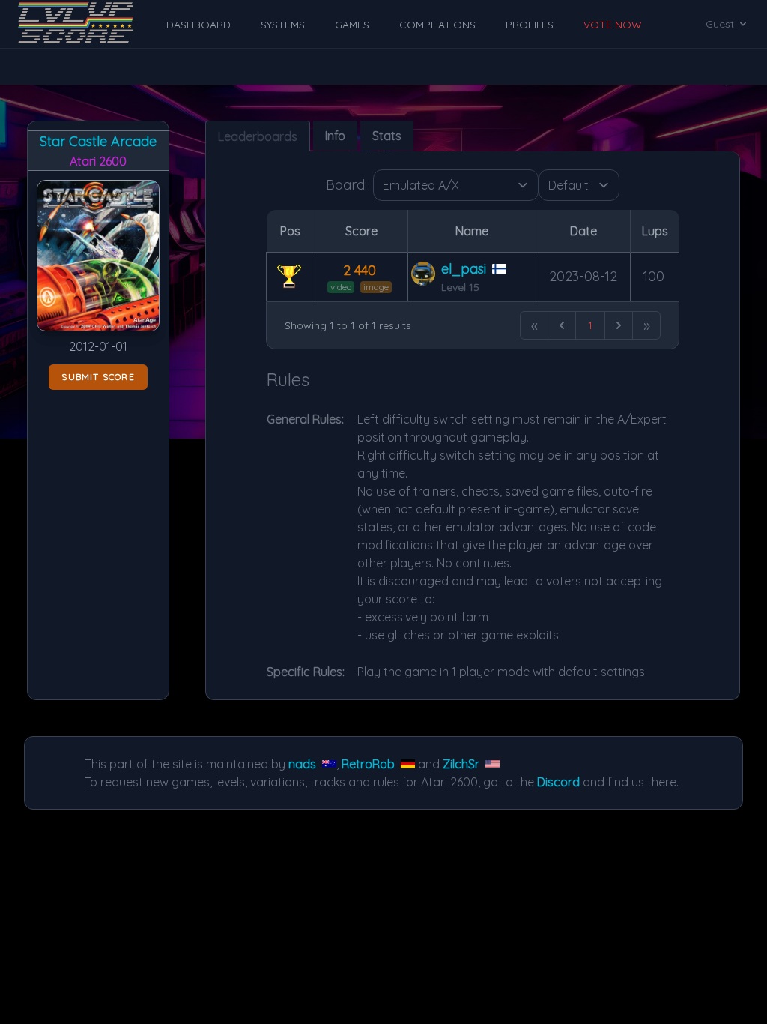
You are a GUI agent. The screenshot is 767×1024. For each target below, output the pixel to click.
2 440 (359, 270)
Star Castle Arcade (98, 141)
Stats (386, 135)
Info (335, 135)
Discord (558, 781)
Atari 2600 (98, 161)
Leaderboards (257, 136)
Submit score (97, 376)
